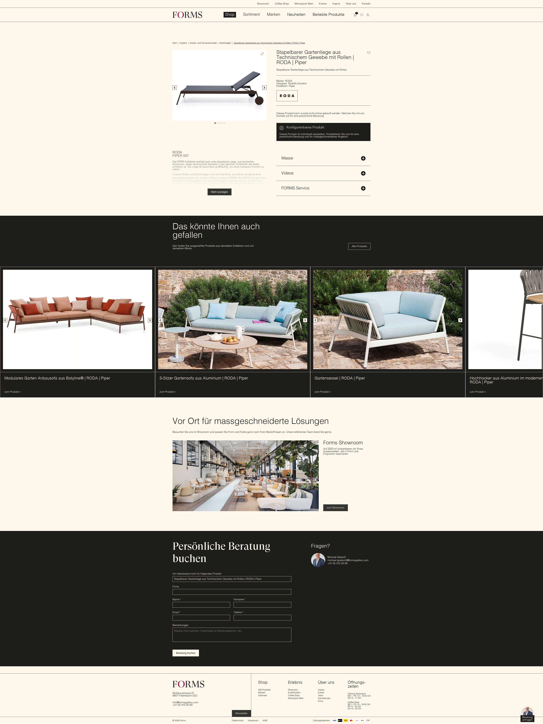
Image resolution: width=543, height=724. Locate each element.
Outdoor (183, 43)
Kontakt (366, 4)
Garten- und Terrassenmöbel (203, 43)
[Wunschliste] (361, 15)
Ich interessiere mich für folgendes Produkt (197, 574)
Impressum (253, 720)
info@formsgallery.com (185, 702)
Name (177, 599)
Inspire (336, 4)
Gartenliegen (225, 43)
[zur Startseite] (187, 15)
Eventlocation (294, 693)
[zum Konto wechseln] (368, 14)
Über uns (351, 4)
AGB (265, 720)
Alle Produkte (264, 690)
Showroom (263, 4)
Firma (176, 586)
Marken (273, 15)
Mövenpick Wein (304, 4)
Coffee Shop (282, 4)
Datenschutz (238, 720)
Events (323, 4)
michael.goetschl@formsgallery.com (348, 560)
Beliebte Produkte (328, 15)
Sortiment (251, 15)
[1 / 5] (220, 85)
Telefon (239, 612)
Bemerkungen (180, 625)
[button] (264, 88)
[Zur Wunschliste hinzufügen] (368, 53)
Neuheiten (296, 15)
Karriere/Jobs (324, 698)
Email (176, 612)
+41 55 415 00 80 (337, 563)
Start (175, 43)
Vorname (239, 599)
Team (320, 695)
